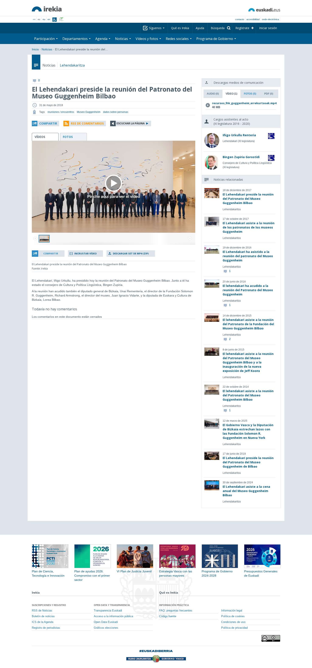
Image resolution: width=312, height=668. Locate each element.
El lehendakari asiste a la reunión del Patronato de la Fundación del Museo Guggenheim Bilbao (248, 324)
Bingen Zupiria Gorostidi (241, 157)
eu (44, 19)
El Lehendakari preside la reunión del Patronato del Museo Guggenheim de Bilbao (248, 462)
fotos (68, 137)
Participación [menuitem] (45, 38)
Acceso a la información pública (113, 616)
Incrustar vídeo (85, 253)
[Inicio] (47, 8)
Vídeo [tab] (231, 93)
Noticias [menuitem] (122, 38)
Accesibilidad (253, 19)
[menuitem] (220, 28)
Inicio (35, 49)
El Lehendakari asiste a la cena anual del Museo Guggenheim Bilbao (246, 491)
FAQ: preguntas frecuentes (175, 610)
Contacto (239, 19)
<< (34, 19)
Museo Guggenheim (88, 112)
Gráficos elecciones (106, 627)
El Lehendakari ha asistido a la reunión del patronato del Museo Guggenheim (248, 256)
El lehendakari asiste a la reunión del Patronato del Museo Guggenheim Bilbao (248, 395)
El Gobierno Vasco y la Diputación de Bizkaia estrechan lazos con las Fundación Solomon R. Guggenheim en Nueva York (248, 431)
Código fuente (167, 616)
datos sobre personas (115, 112)
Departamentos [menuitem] (75, 38)
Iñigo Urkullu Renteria (239, 135)
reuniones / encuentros (61, 112)
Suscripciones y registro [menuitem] (49, 605)
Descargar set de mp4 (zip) (131, 253)
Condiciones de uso (233, 622)
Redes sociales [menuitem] (178, 38)
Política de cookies (233, 616)
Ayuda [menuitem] (200, 28)
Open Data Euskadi (106, 622)
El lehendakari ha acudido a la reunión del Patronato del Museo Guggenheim (248, 290)
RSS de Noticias (42, 610)
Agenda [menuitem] (101, 38)
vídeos (40, 137)
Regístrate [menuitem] (242, 28)
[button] (45, 123)
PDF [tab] (268, 93)
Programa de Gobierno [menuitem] (215, 38)
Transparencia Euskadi (108, 610)
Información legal (231, 610)
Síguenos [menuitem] (155, 28)
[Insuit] (54, 19)
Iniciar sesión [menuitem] (268, 28)
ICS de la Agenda (42, 622)
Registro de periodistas (46, 627)
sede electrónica (270, 19)
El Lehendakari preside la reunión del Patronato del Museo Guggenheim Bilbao (248, 198)
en (49, 19)
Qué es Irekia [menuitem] (180, 28)
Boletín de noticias (43, 616)
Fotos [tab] (250, 93)
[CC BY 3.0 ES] (270, 638)
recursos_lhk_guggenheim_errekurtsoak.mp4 (240, 103)
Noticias (47, 49)
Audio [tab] (213, 93)
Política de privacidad (234, 627)
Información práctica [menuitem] (174, 605)
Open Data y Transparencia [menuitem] (112, 605)
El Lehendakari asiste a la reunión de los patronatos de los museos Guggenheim (248, 227)
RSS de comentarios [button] (87, 123)
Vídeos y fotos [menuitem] (147, 38)
